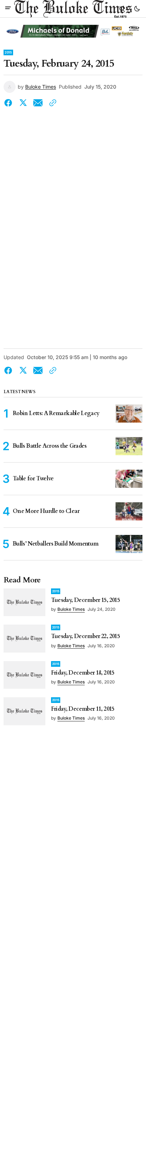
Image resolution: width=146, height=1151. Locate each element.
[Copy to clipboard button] (51, 102)
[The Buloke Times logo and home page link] (73, 9)
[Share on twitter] (23, 102)
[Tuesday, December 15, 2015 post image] (24, 602)
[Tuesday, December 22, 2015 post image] (24, 638)
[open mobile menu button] (8, 8)
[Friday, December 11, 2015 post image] (24, 711)
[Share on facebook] (10, 102)
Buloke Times (40, 87)
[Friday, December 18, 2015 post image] (24, 675)
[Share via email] (37, 102)
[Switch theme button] (136, 9)
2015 (8, 52)
